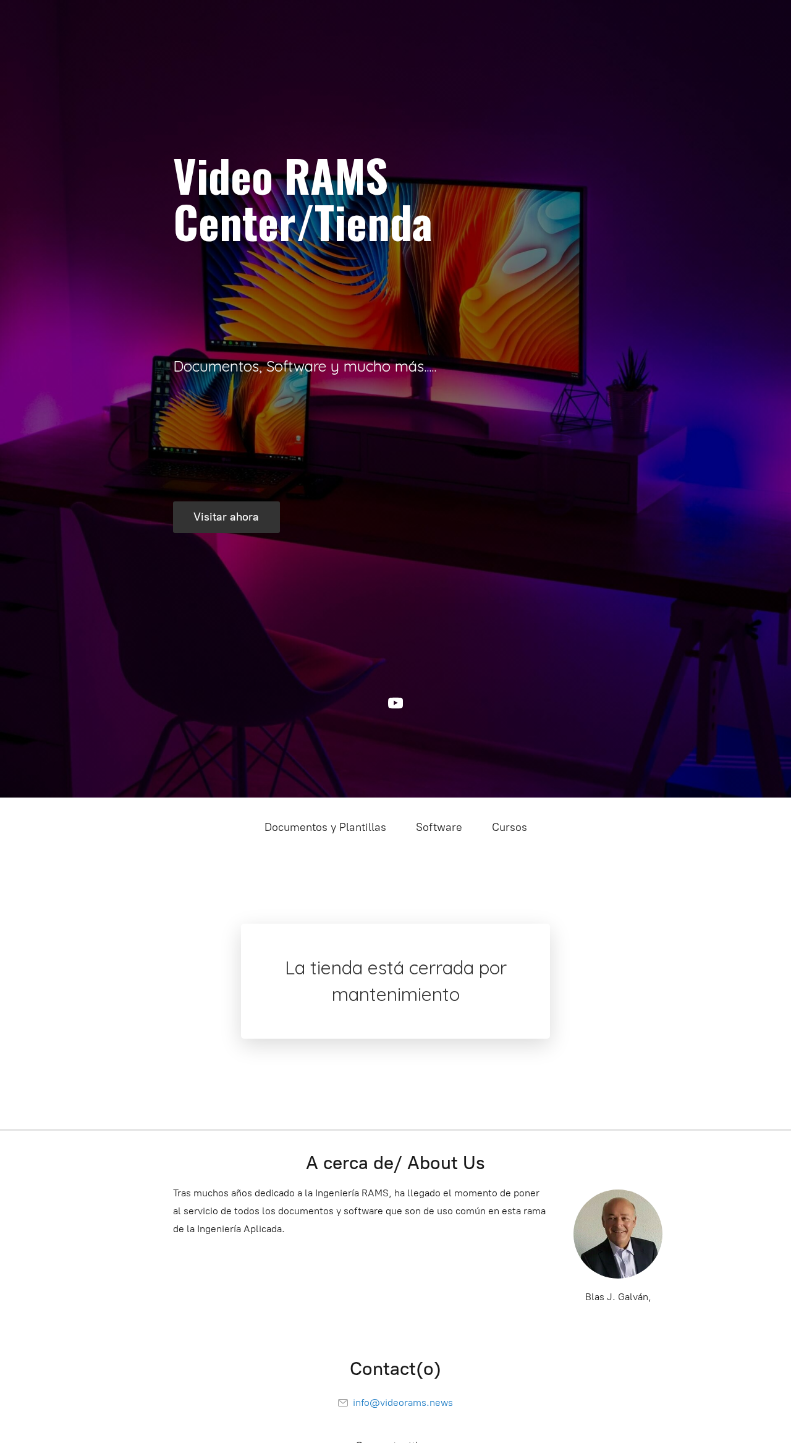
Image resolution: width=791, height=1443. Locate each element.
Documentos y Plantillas (325, 827)
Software (439, 827)
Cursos (509, 827)
